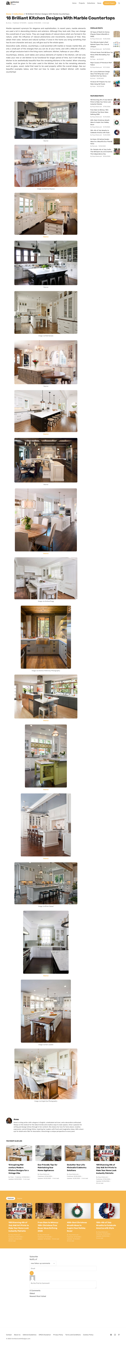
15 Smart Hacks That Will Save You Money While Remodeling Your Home (101, 55)
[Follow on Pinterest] (119, 1335)
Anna (9, 23)
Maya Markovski (44, 1174)
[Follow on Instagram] (115, 1335)
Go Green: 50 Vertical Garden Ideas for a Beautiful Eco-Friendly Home (101, 141)
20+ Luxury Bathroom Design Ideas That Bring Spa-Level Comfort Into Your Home (100, 74)
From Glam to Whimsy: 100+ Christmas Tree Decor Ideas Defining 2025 (99, 112)
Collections (18, 14)
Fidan (12, 1177)
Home (8, 14)
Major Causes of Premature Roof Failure (101, 64)
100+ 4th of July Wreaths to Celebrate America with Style (99, 131)
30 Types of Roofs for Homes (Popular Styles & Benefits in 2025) (99, 34)
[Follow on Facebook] (111, 1335)
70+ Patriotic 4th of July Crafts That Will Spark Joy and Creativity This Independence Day (101, 152)
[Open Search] (119, 3)
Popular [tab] (19, 1198)
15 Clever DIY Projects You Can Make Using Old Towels (100, 83)
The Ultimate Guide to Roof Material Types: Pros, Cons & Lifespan (99, 44)
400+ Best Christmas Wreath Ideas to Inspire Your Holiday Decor (99, 122)
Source (46, 236)
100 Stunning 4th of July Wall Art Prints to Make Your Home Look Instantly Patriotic (101, 102)
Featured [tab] (11, 1198)
